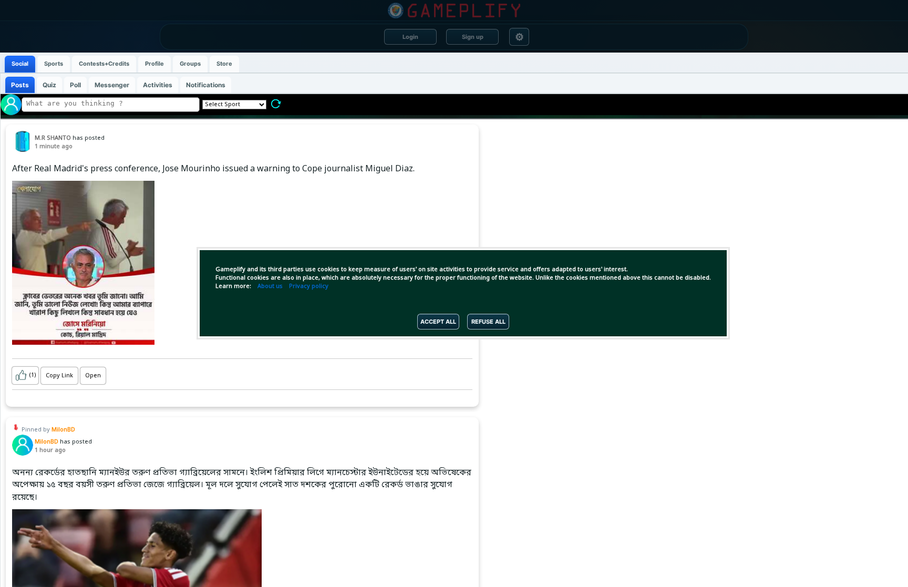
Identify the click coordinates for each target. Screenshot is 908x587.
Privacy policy (308, 286)
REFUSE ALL (488, 321)
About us (270, 286)
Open (93, 375)
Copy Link (59, 375)
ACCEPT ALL (438, 321)
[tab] (20, 64)
